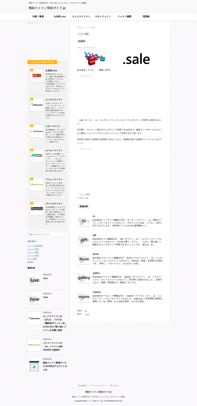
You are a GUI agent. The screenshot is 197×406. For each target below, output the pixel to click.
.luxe (45, 278)
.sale (86, 198)
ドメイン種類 (124, 16)
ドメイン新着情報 (34, 246)
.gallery (96, 273)
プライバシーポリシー (98, 386)
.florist (95, 254)
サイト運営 (32, 259)
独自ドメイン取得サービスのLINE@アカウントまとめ (55, 366)
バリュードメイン (54, 179)
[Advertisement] (120, 96)
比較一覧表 (38, 16)
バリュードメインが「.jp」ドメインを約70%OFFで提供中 (52, 346)
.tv (93, 216)
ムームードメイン (54, 150)
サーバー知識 (33, 255)
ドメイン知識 (33, 249)
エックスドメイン (81, 16)
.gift (94, 235)
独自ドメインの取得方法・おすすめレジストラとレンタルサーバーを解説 (98, 397)
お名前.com (60, 16)
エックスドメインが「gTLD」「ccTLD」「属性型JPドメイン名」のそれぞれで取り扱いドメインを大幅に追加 (55, 323)
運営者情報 (82, 386)
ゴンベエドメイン (54, 203)
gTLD (81, 198)
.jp (85, 311)
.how (45, 297)
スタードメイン (103, 16)
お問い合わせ (114, 386)
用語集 (146, 16)
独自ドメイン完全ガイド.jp (47, 8)
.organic (96, 292)
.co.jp (86, 314)
